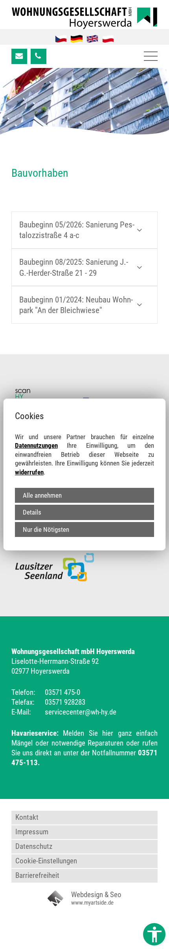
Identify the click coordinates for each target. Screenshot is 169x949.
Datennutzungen (36, 445)
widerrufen (29, 472)
